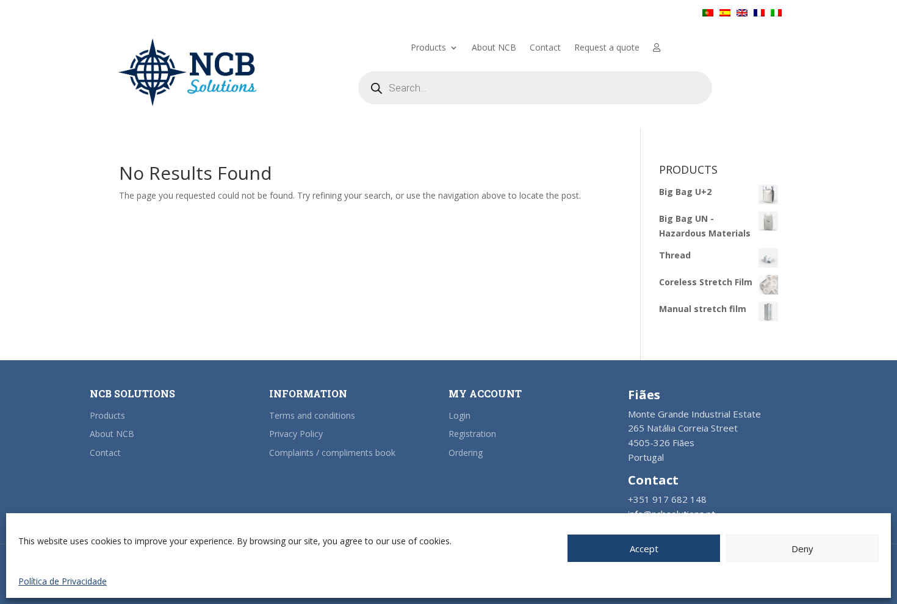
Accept (644, 548)
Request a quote (606, 48)
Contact (545, 48)
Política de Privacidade (62, 581)
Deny (802, 548)
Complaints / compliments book (332, 452)
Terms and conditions (312, 415)
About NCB (494, 48)
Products (428, 48)
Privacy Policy (296, 433)
